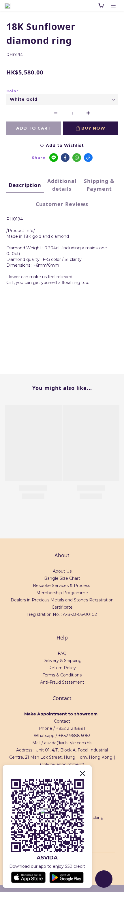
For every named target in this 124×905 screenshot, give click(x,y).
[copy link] (88, 157)
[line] (53, 157)
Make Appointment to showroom (60, 714)
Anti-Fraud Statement (62, 682)
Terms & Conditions (62, 675)
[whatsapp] (76, 157)
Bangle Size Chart (62, 578)
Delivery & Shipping (62, 660)
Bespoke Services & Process (61, 585)
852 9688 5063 (76, 735)
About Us (62, 571)
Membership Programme (62, 592)
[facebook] (65, 157)
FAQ (62, 653)
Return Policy (62, 667)
